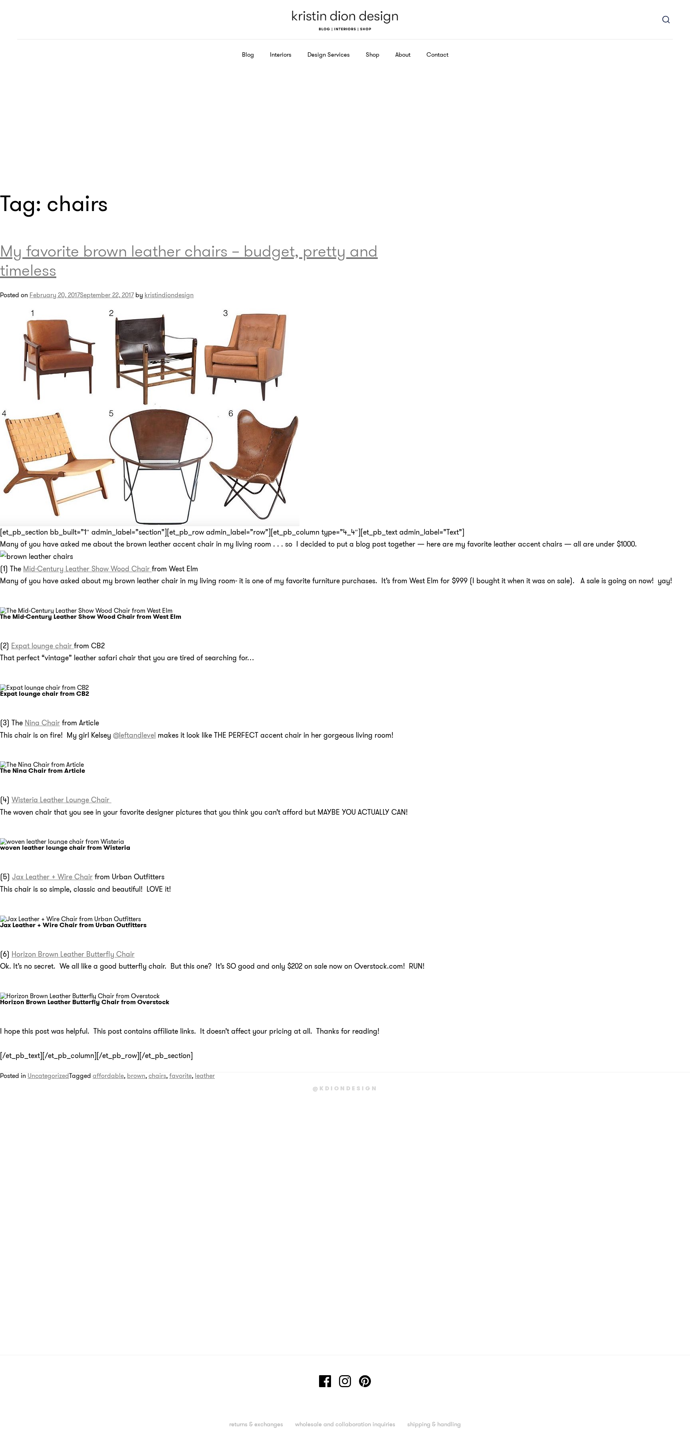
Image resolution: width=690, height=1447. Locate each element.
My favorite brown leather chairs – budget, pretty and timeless (189, 260)
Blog (248, 54)
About (402, 54)
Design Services (328, 54)
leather (205, 1076)
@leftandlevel (134, 735)
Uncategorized (48, 1076)
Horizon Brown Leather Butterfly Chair (73, 954)
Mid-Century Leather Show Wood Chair (87, 568)
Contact (437, 54)
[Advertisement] (345, 130)
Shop (372, 54)
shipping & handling (434, 1424)
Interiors (280, 54)
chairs (157, 1076)
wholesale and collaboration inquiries (345, 1424)
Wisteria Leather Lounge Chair (61, 799)
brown (136, 1076)
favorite (180, 1076)
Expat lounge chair (42, 645)
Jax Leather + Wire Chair (52, 876)
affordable (108, 1076)
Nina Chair (42, 722)
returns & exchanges (256, 1424)
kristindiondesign (169, 295)
